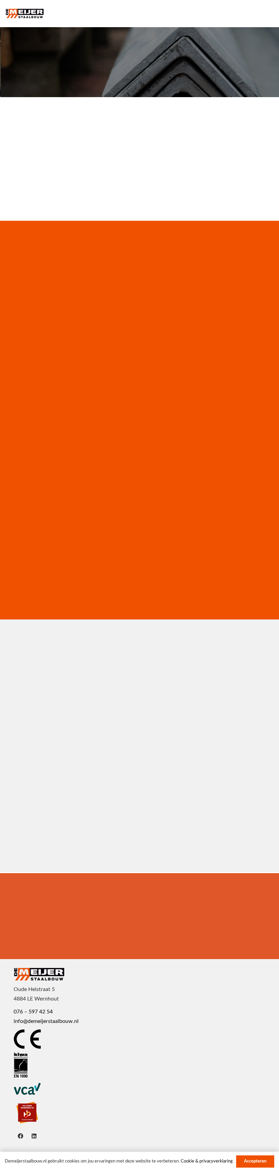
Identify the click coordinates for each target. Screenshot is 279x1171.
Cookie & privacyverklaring (207, 1161)
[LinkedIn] (34, 1136)
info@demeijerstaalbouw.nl (46, 1021)
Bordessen (44, 823)
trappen (39, 728)
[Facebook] (20, 1136)
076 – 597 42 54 (33, 1011)
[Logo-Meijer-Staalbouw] (24, 13)
